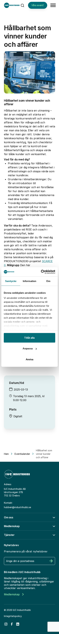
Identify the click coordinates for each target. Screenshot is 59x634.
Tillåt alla (29, 337)
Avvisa (29, 359)
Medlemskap (12, 594)
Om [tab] (48, 281)
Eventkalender (22, 453)
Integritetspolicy (13, 616)
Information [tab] (29, 281)
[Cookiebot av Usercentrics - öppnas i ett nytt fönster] (41, 272)
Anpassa (28, 348)
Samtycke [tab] (10, 281)
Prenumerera (51, 561)
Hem (6, 453)
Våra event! (37, 5)
